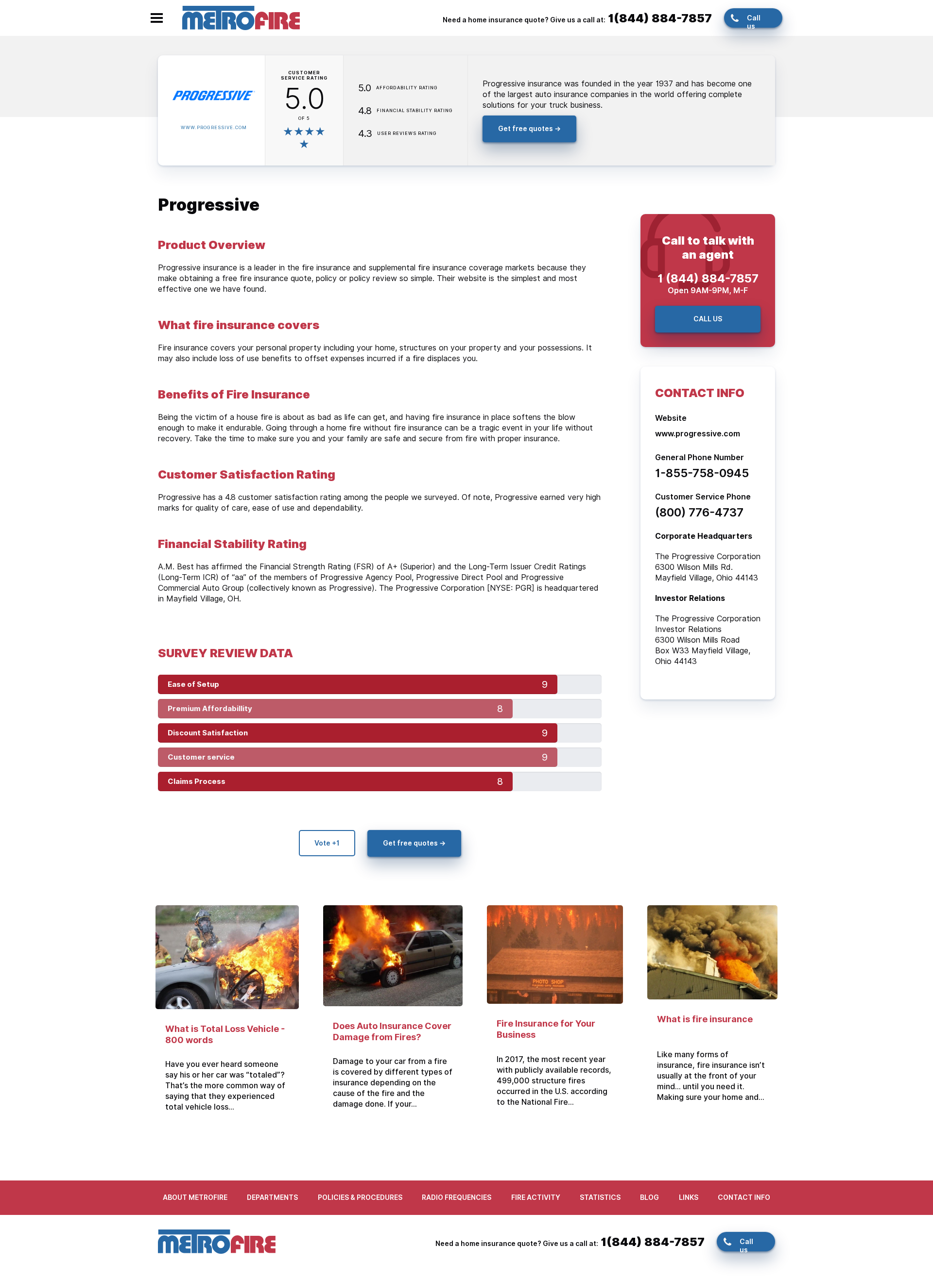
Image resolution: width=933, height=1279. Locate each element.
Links (688, 1197)
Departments (272, 1197)
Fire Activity (535, 1197)
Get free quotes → (529, 129)
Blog (649, 1197)
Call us (753, 21)
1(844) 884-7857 (660, 18)
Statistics (600, 1197)
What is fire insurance (705, 1019)
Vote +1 (327, 843)
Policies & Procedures (360, 1197)
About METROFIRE (195, 1197)
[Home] (241, 17)
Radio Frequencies (456, 1197)
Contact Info (744, 1197)
